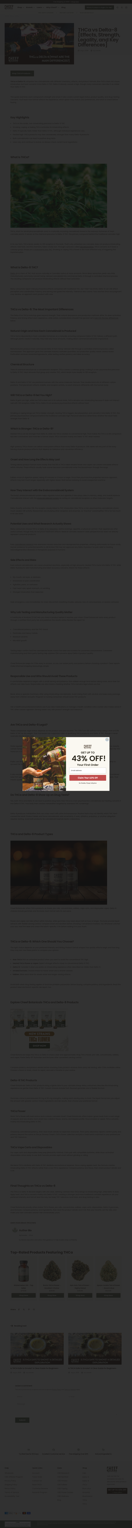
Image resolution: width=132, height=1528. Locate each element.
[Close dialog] (107, 739)
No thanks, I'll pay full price (88, 783)
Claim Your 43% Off (88, 777)
